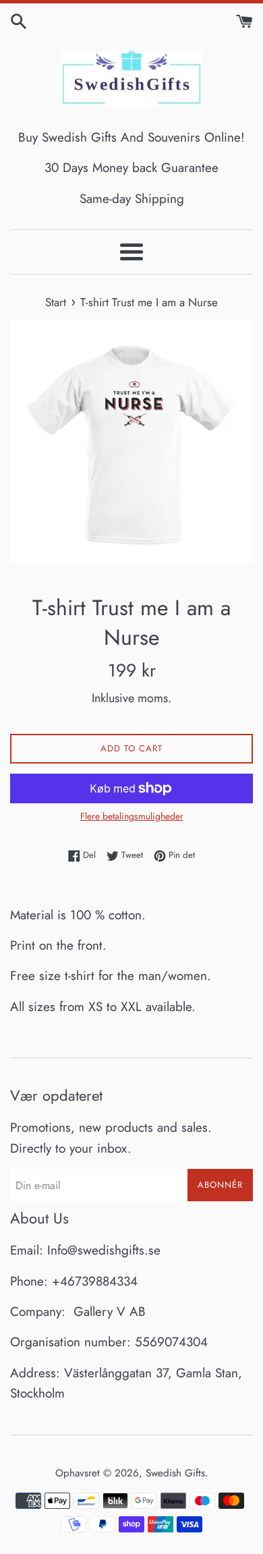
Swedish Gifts (175, 1473)
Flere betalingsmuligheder (131, 816)
